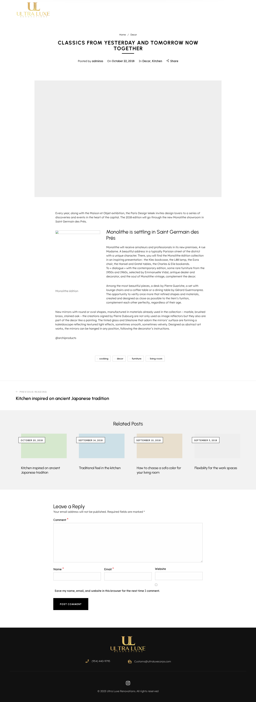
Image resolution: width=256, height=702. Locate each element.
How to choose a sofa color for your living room (159, 470)
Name (58, 569)
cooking (103, 358)
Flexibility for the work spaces (216, 468)
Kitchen (157, 61)
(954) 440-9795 (101, 661)
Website (160, 569)
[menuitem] (123, 10)
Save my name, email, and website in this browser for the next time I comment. (107, 590)
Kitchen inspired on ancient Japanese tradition (40, 470)
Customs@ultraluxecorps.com (152, 661)
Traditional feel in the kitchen (100, 468)
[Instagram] (128, 683)
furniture (136, 358)
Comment (60, 519)
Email (109, 569)
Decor (133, 34)
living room (156, 358)
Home (122, 34)
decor (120, 358)
